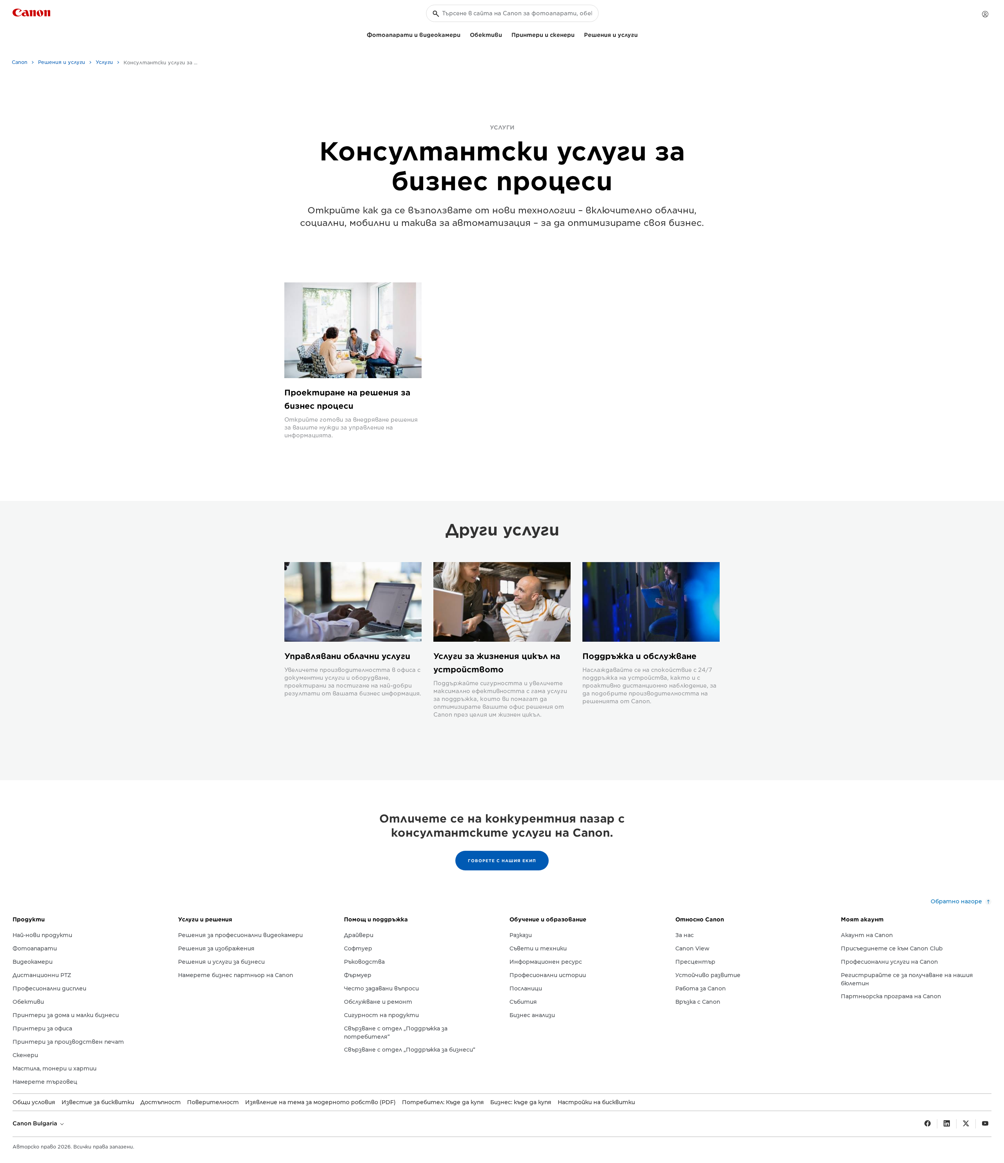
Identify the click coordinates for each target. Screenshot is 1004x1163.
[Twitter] (966, 1124)
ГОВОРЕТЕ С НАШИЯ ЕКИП (502, 860)
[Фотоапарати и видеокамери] (463, 34)
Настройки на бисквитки (596, 1102)
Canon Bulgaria (36, 1123)
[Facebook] (927, 1124)
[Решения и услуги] (641, 34)
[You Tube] (985, 1124)
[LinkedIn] (947, 1124)
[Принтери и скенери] (578, 34)
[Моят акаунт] (985, 14)
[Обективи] (505, 34)
